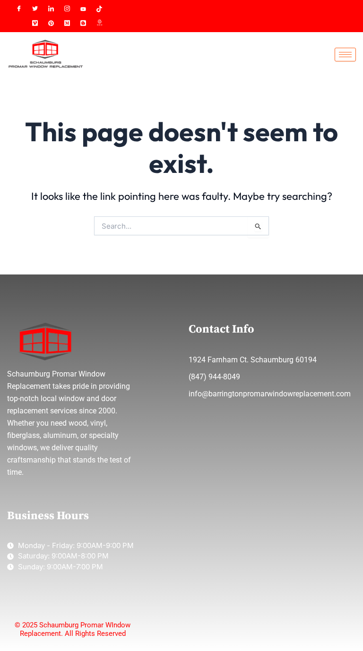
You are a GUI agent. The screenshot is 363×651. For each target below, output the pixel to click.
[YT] (83, 9)
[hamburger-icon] (345, 54)
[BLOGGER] (83, 23)
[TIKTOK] (99, 9)
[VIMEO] (35, 23)
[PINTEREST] (51, 23)
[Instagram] (67, 9)
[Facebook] (19, 9)
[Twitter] (35, 9)
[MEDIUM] (67, 23)
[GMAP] (99, 23)
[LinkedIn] (51, 9)
